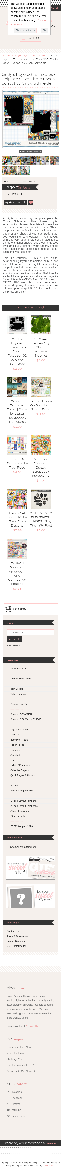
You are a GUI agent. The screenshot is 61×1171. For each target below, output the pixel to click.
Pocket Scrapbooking (21, 790)
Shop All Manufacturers (23, 846)
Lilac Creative (48, 1166)
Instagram (17, 1091)
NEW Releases (18, 668)
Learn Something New (18, 1047)
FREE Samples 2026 (21, 826)
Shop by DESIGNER (21, 714)
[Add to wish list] (31, 202)
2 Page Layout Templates (24, 805)
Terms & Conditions (17, 936)
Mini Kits (14, 734)
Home (6, 55)
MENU (33, 38)
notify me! (11, 194)
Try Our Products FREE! (20, 1065)
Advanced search (14, 645)
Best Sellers (16, 688)
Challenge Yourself (16, 1059)
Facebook (16, 1097)
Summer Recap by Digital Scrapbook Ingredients (40, 467)
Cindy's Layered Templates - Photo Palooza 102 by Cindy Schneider (17, 351)
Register (52, 8)
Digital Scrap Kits (19, 729)
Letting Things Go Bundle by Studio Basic (41, 405)
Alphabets (15, 755)
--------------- (16, 673)
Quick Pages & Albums (22, 775)
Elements (15, 749)
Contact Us (13, 931)
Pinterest (16, 1103)
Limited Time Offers (20, 678)
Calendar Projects (19, 770)
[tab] (30, 308)
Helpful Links (18, 1115)
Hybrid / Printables (20, 765)
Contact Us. (32, 1026)
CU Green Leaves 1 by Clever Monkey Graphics (41, 347)
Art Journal (16, 785)
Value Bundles (18, 693)
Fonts (13, 760)
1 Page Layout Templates (29, 55)
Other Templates (19, 816)
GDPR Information (16, 945)
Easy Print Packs (19, 739)
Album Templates (19, 811)
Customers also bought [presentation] (30, 307)
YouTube (16, 1109)
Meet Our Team (15, 1053)
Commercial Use (19, 704)
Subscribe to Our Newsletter (22, 1071)
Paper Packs (17, 744)
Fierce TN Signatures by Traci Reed (17, 463)
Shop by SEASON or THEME (25, 719)
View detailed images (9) (32, 151)
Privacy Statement (16, 941)
